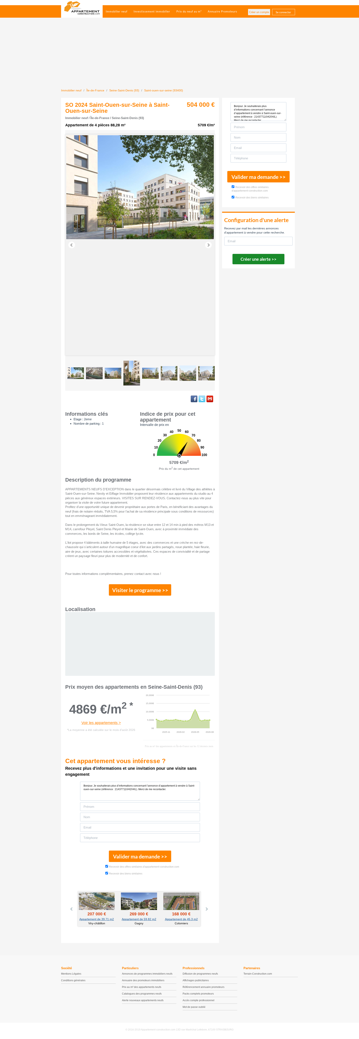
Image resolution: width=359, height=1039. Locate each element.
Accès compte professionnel (198, 1000)
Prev (71, 245)
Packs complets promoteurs (198, 993)
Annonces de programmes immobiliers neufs (147, 973)
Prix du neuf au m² (189, 11)
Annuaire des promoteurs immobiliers (143, 980)
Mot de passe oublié (194, 1007)
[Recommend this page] (210, 399)
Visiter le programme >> (140, 590)
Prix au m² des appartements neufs (141, 987)
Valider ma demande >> (140, 856)
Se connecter (283, 12)
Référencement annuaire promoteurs (203, 987)
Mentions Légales (71, 973)
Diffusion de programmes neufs (200, 973)
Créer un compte (259, 12)
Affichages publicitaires (196, 980)
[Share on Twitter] (202, 399)
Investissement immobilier (152, 11)
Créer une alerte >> (259, 259)
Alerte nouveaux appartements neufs (143, 1000)
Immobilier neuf (116, 11)
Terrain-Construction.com (257, 973)
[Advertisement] (179, 57)
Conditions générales (73, 980)
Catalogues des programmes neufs (142, 993)
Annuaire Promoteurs (222, 11)
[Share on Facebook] (194, 399)
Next (208, 245)
